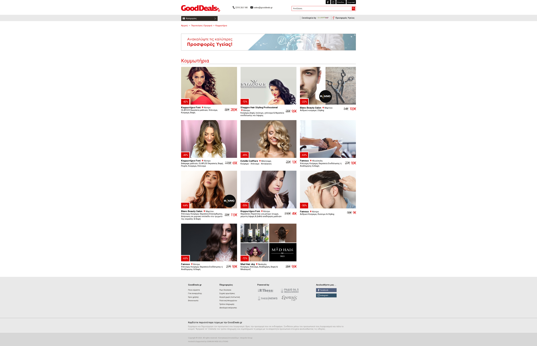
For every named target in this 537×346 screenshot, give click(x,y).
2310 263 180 (241, 7)
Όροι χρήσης (193, 297)
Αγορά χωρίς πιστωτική (229, 297)
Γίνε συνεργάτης (195, 293)
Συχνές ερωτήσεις (227, 293)
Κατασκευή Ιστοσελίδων (228, 338)
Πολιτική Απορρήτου (228, 300)
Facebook (324, 290)
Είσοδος (340, 2)
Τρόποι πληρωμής (226, 304)
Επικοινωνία (193, 300)
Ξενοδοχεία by (309, 18)
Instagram (324, 295)
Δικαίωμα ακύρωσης (228, 308)
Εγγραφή (351, 2)
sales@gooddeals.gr (263, 7)
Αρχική (184, 25)
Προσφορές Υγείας (345, 18)
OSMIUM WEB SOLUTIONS (217, 341)
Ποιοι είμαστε (194, 290)
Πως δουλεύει (225, 290)
